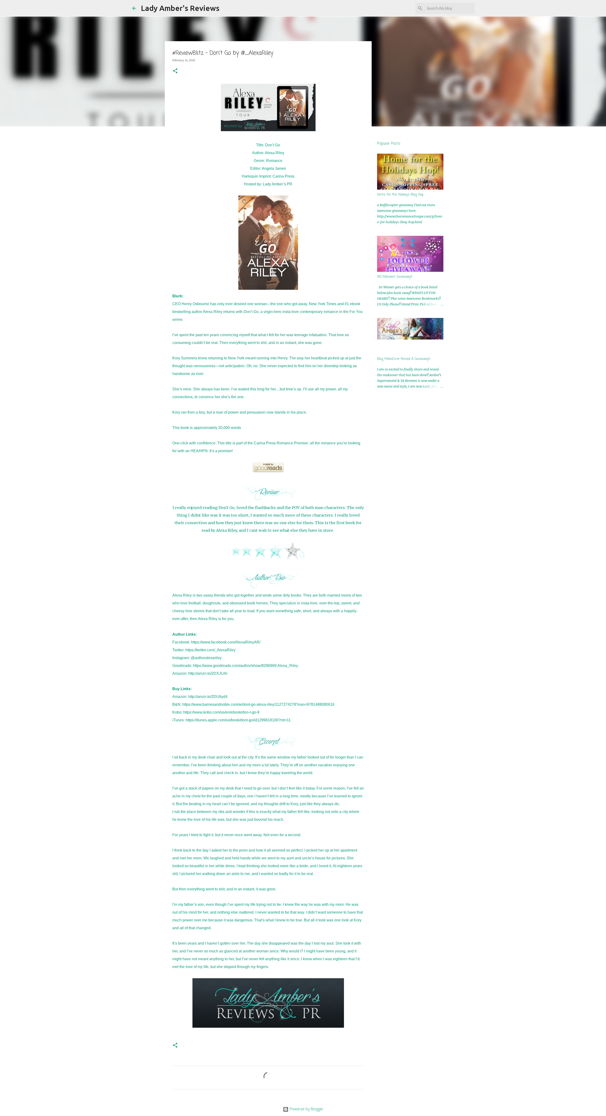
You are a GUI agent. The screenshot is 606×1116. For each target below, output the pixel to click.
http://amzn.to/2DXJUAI (207, 673)
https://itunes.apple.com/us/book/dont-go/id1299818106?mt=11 (238, 720)
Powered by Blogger (306, 1109)
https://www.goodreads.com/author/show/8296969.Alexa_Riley (245, 666)
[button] (175, 71)
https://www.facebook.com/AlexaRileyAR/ (225, 642)
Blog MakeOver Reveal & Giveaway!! (403, 359)
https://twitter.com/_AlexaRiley (210, 650)
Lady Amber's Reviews (180, 8)
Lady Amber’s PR (277, 184)
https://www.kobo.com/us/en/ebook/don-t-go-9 (221, 712)
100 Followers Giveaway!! (394, 276)
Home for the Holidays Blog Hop (400, 194)
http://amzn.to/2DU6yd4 (207, 697)
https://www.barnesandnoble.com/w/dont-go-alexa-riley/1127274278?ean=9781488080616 (258, 704)
